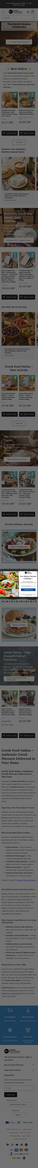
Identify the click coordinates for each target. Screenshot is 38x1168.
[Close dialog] (37, 572)
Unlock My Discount (28, 589)
